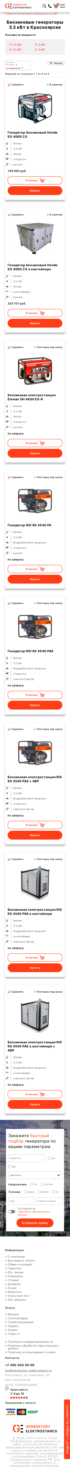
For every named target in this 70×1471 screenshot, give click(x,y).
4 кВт (42, 49)
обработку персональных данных (34, 1213)
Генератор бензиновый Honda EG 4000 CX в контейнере (32, 267)
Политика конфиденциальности (30, 1341)
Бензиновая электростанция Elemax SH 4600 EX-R (32, 397)
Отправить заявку (35, 1223)
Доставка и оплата (21, 1260)
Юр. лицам (15, 1272)
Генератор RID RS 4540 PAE (31, 651)
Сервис (13, 1326)
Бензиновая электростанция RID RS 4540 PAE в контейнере (35, 911)
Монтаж (13, 1314)
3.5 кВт (17, 49)
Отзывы (13, 1280)
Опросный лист (19, 1295)
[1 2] (35, 883)
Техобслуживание (21, 1322)
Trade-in (14, 1333)
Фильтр (58, 63)
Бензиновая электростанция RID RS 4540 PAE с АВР (35, 779)
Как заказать (17, 1299)
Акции (12, 1288)
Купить (35, 190)
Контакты (12, 1358)
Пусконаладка (18, 1318)
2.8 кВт (17, 44)
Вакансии (14, 1291)
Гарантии (14, 1268)
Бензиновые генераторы (32, 13)
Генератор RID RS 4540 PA (29, 525)
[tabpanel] (35, 238)
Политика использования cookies (32, 1352)
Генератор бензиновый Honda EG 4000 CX (32, 134)
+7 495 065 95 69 (19, 1365)
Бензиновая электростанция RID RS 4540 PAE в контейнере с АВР (35, 1046)
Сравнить (18, 84)
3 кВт (42, 44)
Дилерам (14, 1284)
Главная (10, 13)
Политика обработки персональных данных (33, 1347)
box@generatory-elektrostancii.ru (28, 1370)
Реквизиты (15, 1276)
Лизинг (13, 1330)
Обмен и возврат (20, 1264)
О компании (16, 1256)
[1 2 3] (35, 238)
